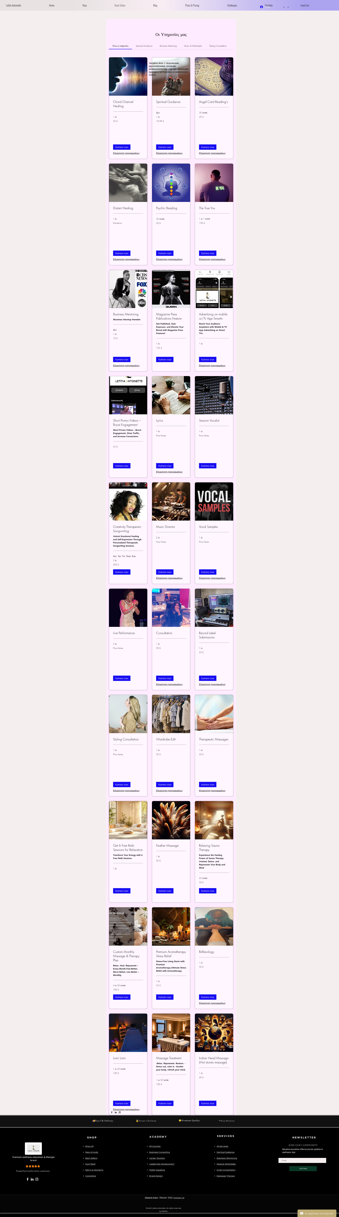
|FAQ (170, 1197)
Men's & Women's (94, 1170)
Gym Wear (90, 1164)
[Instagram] (119, 1112)
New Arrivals (91, 1152)
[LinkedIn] (115, 1112)
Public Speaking (157, 1170)
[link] (120, 45)
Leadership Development (161, 1164)
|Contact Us (178, 1198)
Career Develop (157, 1158)
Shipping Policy (151, 1198)
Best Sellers (91, 1158)
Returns (163, 1197)
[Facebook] (111, 1112)
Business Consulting (159, 1152)
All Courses (155, 1146)
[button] (96, 5)
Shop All (89, 1146)
